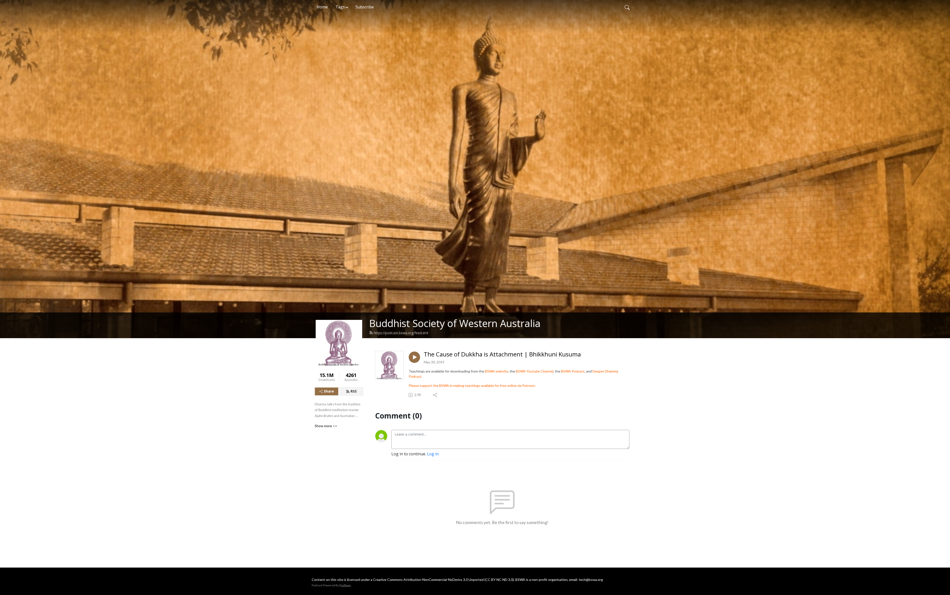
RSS (354, 391)
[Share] (435, 395)
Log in (433, 454)
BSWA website (496, 371)
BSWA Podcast (573, 371)
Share (329, 391)
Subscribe (365, 7)
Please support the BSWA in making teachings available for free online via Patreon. (472, 385)
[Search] (627, 7)
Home (322, 7)
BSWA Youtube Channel (534, 371)
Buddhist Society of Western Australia (455, 323)
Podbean (345, 585)
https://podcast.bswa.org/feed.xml (401, 333)
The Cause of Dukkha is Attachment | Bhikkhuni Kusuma (502, 354)
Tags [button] (340, 7)
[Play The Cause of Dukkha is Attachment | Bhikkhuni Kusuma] (414, 357)
